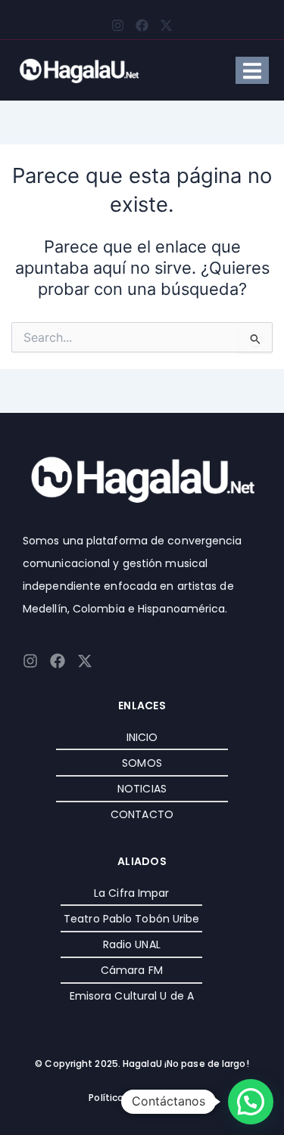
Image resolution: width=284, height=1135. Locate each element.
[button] (250, 1101)
